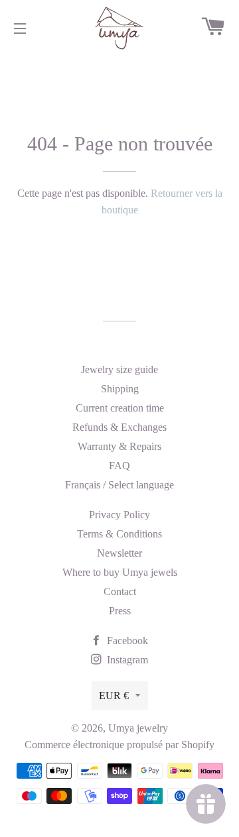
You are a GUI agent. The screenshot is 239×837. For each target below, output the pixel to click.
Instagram (126, 659)
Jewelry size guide (119, 369)
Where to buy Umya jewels (119, 572)
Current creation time (120, 408)
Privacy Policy (119, 514)
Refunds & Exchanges (119, 427)
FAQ (119, 465)
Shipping (120, 388)
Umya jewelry (138, 728)
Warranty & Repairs (119, 446)
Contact (120, 591)
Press (120, 610)
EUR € (114, 695)
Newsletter (119, 553)
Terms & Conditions (119, 533)
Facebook (126, 640)
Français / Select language (119, 484)
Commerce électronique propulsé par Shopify (119, 744)
